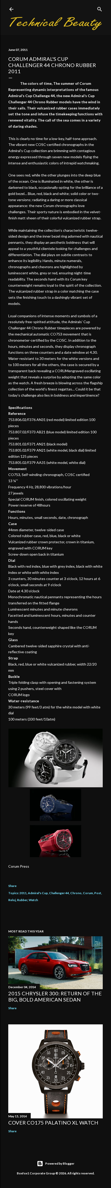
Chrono (76, 893)
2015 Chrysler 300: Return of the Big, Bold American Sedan (55, 996)
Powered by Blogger (59, 1163)
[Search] (100, 8)
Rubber (22, 900)
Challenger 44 (59, 893)
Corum (88, 893)
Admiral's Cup (38, 893)
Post (97, 893)
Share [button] (12, 886)
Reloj (12, 900)
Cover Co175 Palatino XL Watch (53, 1122)
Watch (33, 900)
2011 (23, 893)
